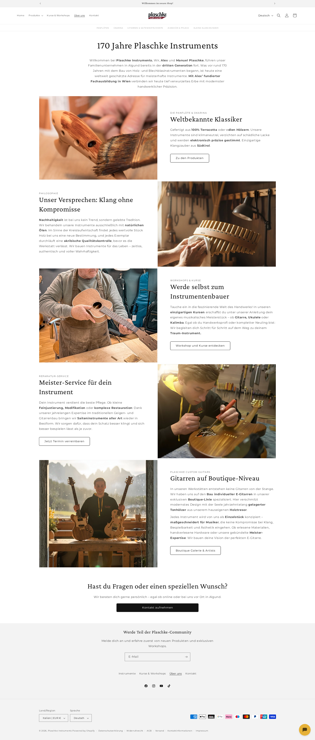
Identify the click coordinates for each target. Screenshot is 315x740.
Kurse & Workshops (152, 673)
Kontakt (190, 673)
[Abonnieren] (186, 657)
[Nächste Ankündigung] (275, 3)
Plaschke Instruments (60, 731)
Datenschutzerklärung (110, 730)
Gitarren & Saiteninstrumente (145, 28)
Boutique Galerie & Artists (195, 550)
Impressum (202, 730)
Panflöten (103, 28)
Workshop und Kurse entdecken (200, 345)
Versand (159, 730)
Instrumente (127, 673)
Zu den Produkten (190, 158)
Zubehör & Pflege (178, 28)
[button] (35, 15)
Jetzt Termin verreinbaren (64, 441)
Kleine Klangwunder (206, 28)
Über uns (176, 673)
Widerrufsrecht (135, 730)
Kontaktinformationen (180, 730)
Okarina (118, 28)
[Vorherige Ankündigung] (40, 3)
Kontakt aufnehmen (157, 607)
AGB (149, 730)
